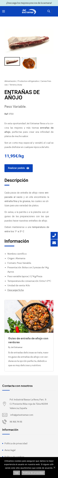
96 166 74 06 (16, 421)
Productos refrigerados (28, 81)
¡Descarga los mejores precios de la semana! (29, 2)
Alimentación (10, 81)
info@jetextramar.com (21, 414)
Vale (17, 473)
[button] (18, 168)
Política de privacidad (15, 443)
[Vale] (54, 467)
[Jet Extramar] (29, 11)
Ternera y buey (15, 84)
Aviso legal (9, 450)
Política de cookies (14, 456)
